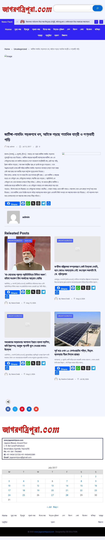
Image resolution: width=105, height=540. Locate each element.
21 (67, 490)
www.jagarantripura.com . (44, 532)
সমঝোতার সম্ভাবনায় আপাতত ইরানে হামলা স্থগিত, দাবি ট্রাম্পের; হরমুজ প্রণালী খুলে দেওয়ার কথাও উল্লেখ (27, 345)
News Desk (15, 303)
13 (52, 486)
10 (9, 486)
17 (9, 490)
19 (38, 490)
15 (81, 486)
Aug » (55, 507)
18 (24, 490)
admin (12, 147)
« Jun (49, 507)
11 (24, 486)
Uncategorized (20, 49)
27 (52, 495)
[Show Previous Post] (96, 22)
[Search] (98, 8)
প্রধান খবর (28, 241)
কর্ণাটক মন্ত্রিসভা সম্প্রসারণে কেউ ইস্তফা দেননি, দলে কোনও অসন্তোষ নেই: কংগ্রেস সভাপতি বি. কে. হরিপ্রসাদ (76, 270)
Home (7, 49)
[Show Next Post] (101, 22)
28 (67, 495)
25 (24, 495)
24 (9, 495)
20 (52, 490)
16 (96, 486)
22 (81, 490)
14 (67, 486)
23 (96, 490)
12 (38, 486)
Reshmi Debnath (67, 379)
